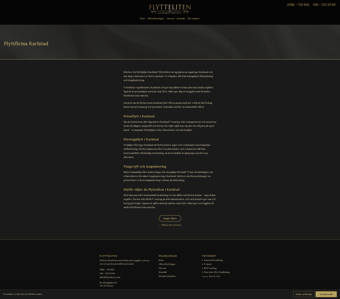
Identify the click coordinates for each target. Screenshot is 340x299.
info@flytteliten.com (110, 277)
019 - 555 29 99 (324, 5)
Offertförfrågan (155, 18)
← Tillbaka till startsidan (170, 225)
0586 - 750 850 (298, 5)
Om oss (170, 18)
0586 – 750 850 (107, 269)
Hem (142, 18)
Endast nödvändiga (304, 294)
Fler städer (193, 18)
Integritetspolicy (167, 276)
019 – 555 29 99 (107, 273)
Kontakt (181, 18)
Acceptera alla (326, 294)
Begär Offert (170, 218)
